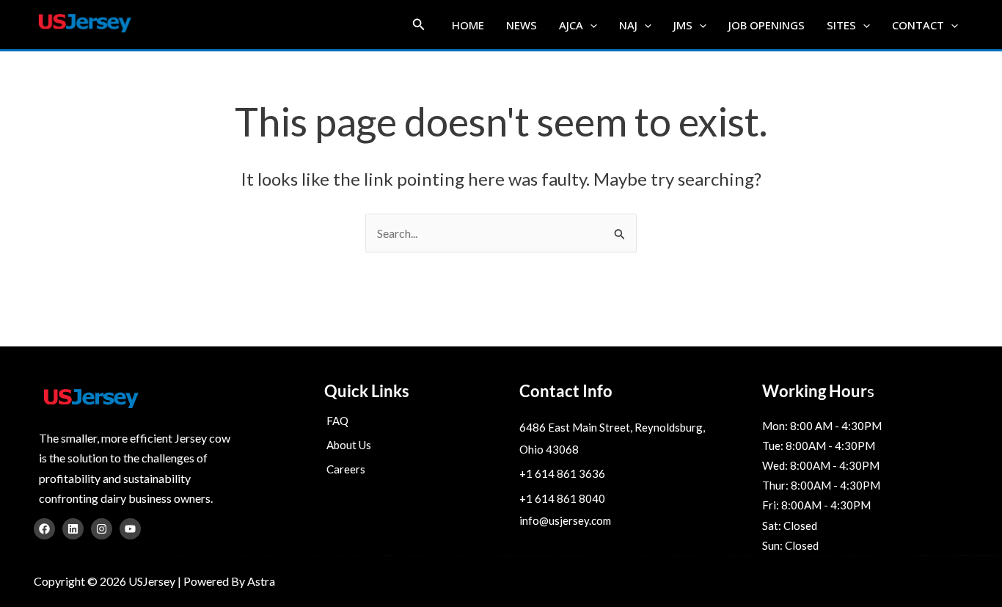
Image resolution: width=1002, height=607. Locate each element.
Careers (345, 469)
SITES (841, 25)
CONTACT (918, 25)
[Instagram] (101, 528)
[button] (418, 24)
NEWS (521, 25)
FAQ (337, 420)
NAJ (628, 25)
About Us (348, 444)
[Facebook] (44, 528)
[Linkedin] (73, 528)
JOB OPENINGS (766, 25)
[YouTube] (130, 528)
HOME (468, 25)
